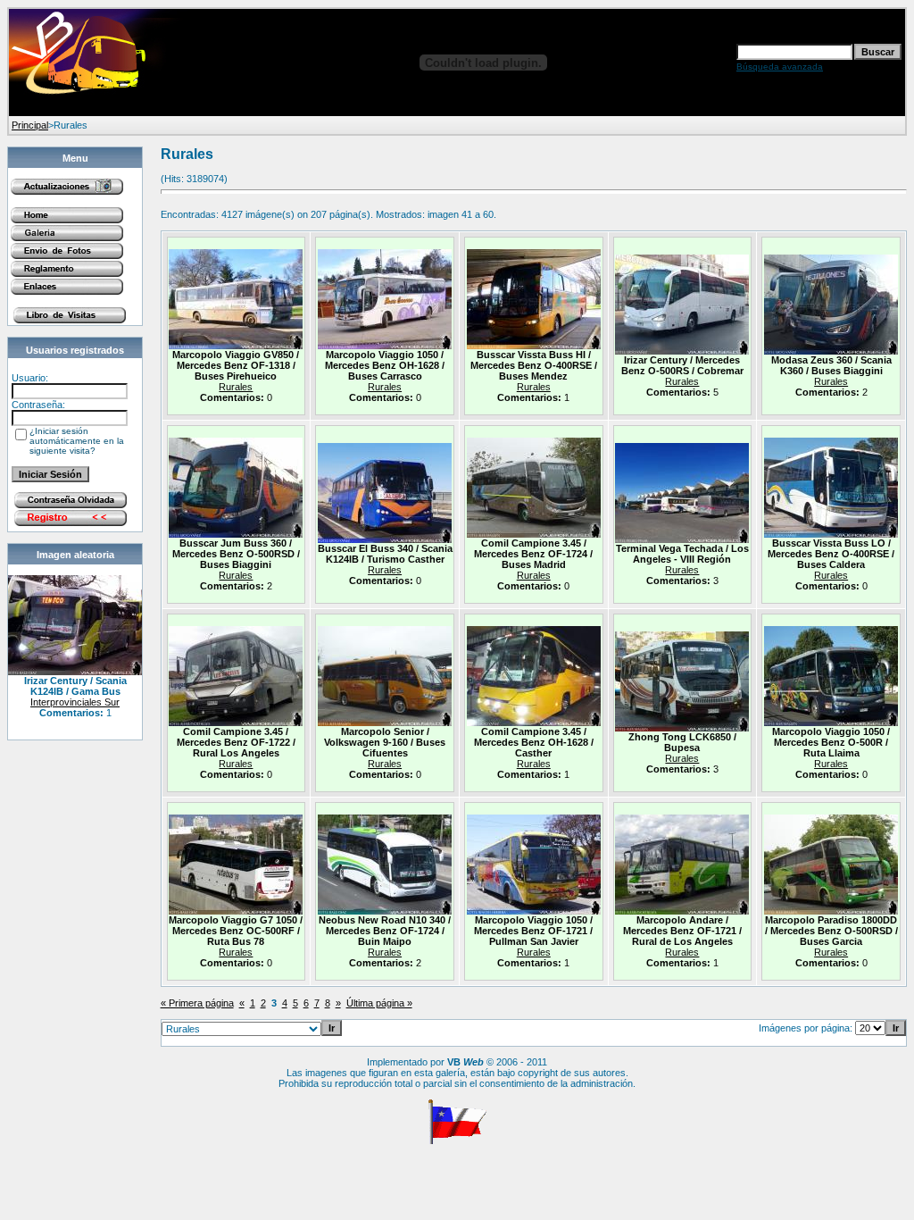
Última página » (379, 1003)
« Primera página (197, 1003)
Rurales (236, 386)
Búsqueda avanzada (779, 66)
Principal (30, 125)
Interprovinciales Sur (75, 702)
